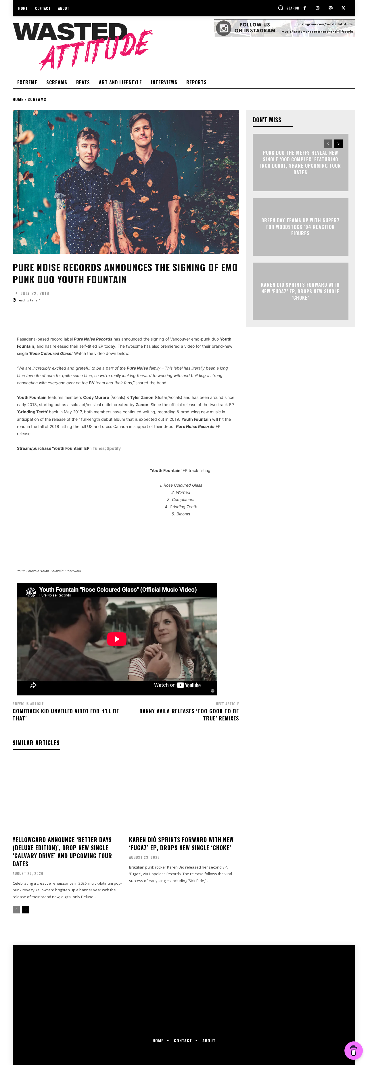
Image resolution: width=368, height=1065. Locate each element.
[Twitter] (343, 8)
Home (18, 99)
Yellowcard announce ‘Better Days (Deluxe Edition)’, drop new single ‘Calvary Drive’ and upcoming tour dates (62, 851)
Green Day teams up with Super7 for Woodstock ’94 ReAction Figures (300, 227)
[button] (289, 8)
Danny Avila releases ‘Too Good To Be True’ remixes (189, 714)
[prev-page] (16, 909)
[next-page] (25, 909)
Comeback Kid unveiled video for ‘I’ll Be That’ (66, 714)
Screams (37, 99)
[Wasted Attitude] (113, 46)
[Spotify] (330, 8)
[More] (196, 316)
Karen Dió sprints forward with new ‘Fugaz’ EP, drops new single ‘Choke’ (181, 843)
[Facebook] (305, 8)
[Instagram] (318, 8)
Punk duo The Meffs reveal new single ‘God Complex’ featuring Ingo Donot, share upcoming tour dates (300, 163)
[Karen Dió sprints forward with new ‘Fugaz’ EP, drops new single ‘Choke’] (184, 795)
